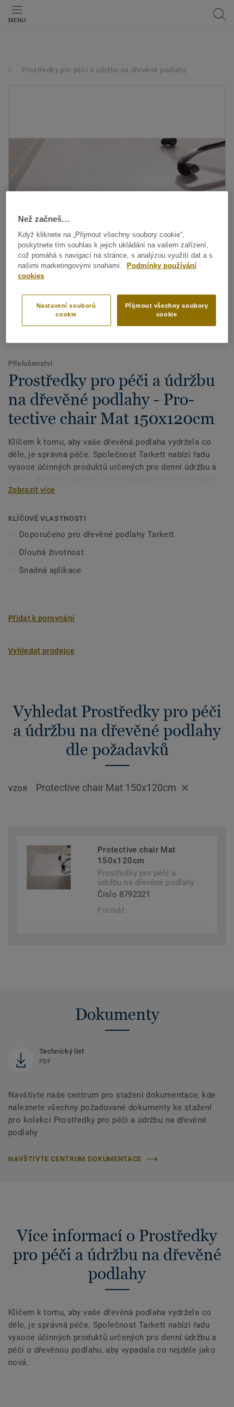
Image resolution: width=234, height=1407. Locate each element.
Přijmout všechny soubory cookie (166, 309)
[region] (117, 267)
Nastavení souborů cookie (66, 309)
